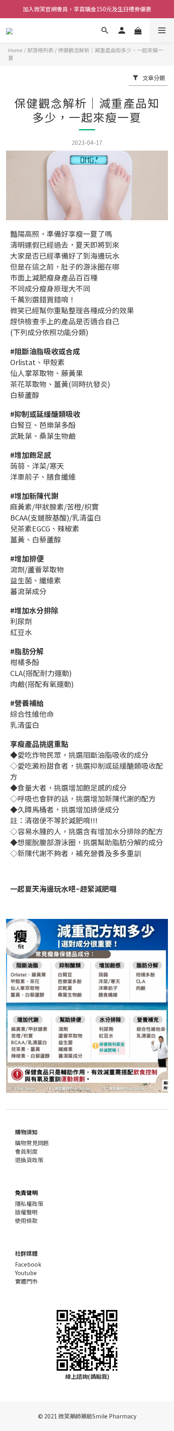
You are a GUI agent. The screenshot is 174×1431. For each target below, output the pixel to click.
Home (15, 50)
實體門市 (26, 1281)
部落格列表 (40, 50)
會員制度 (26, 1151)
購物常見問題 (32, 1143)
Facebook (28, 1264)
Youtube (26, 1273)
